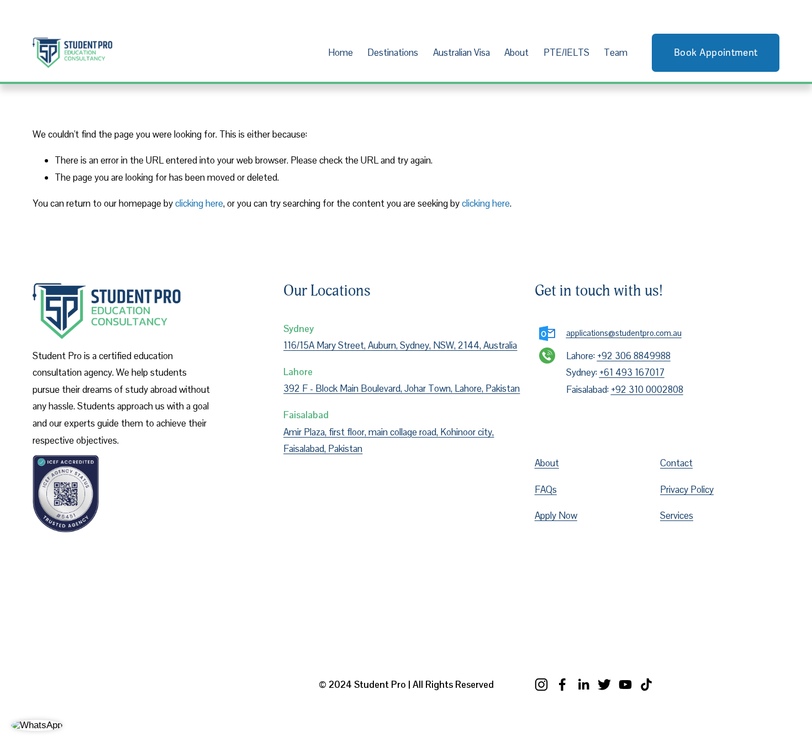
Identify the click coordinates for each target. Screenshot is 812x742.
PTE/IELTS (566, 52)
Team (616, 52)
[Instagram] (541, 684)
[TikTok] (646, 684)
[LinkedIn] (583, 684)
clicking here (199, 203)
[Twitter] (604, 684)
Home (340, 52)
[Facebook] (562, 684)
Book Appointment (715, 53)
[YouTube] (625, 684)
